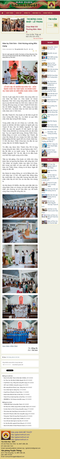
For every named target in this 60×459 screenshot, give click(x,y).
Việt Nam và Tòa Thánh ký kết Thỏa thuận (50, 210)
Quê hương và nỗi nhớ (53, 115)
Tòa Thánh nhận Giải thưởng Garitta (53, 126)
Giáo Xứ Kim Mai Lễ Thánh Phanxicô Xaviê (14, 425)
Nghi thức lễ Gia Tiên (52, 171)
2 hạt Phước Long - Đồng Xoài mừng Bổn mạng (15, 382)
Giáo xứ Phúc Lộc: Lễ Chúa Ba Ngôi (53, 222)
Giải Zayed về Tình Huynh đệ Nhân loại (50, 101)
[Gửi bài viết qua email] (31, 50)
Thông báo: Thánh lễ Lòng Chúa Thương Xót (15, 416)
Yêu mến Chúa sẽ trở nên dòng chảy (53, 111)
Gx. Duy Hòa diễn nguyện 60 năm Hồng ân (14, 423)
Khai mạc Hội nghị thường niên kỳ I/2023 (50, 190)
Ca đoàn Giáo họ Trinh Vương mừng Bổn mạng (15, 409)
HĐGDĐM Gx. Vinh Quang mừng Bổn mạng (14, 399)
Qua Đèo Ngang (52, 121)
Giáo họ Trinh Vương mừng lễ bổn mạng (52, 65)
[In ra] (33, 50)
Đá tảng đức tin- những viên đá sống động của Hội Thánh (49, 89)
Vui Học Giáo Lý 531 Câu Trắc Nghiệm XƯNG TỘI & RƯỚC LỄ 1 (50, 177)
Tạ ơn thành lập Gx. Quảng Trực (11, 389)
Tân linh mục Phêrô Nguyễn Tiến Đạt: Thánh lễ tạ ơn (50, 203)
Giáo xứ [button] (18, 13)
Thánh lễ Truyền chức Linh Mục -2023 (52, 184)
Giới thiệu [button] (9, 13)
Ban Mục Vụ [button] (36, 13)
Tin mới (50, 43)
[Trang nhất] (2, 13)
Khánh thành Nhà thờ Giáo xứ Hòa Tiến (13, 394)
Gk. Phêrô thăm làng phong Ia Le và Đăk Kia (52, 83)
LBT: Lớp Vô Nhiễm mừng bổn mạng (13, 385)
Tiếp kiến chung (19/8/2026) (49, 129)
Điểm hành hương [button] (21, 17)
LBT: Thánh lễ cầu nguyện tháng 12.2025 (13, 418)
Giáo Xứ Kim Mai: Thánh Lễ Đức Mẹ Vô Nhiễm (15, 378)
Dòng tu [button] (27, 13)
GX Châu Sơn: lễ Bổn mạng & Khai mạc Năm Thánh (16, 406)
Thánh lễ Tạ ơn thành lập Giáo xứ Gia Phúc (14, 397)
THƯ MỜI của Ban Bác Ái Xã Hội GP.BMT (50, 58)
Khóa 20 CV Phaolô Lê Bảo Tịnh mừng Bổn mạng (16, 413)
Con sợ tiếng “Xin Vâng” (52, 106)
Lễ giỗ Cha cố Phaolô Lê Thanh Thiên (13, 392)
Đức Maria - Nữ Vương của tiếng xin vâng (49, 133)
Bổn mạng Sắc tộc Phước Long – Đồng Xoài (14, 387)
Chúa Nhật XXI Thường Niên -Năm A (33, 29)
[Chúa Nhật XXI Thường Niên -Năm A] (13, 25)
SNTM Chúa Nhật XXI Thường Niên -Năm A (50, 77)
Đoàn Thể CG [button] (47, 13)
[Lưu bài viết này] (36, 50)
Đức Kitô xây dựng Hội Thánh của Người (50, 71)
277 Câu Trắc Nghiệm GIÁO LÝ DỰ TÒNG (52, 166)
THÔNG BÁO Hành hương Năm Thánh (13, 404)
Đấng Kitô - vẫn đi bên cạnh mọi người (50, 48)
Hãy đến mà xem (52, 53)
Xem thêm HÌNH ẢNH (10, 346)
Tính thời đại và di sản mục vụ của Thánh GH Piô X (49, 95)
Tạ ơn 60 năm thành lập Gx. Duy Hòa (12, 421)
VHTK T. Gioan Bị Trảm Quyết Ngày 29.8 (52, 145)
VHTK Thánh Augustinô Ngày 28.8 (52, 152)
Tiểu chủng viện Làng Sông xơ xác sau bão (14, 411)
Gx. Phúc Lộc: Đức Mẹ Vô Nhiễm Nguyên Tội (14, 380)
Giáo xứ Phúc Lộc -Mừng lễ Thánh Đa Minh (53, 217)
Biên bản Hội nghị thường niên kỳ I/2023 (53, 196)
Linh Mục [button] (9, 17)
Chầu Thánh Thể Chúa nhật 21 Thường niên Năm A (49, 139)
